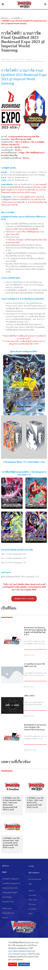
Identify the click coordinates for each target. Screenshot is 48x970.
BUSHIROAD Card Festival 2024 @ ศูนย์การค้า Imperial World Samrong (35, 727)
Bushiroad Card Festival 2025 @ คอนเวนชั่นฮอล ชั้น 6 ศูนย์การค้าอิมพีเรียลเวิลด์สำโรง (35, 631)
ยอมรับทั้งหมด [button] (23, 964)
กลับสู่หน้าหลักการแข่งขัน (24, 599)
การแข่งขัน (15, 18)
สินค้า (4, 872)
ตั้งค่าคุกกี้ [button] (12, 964)
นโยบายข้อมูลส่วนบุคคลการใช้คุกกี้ (21, 954)
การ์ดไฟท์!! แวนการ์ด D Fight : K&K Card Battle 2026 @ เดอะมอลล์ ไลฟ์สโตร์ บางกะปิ (35, 802)
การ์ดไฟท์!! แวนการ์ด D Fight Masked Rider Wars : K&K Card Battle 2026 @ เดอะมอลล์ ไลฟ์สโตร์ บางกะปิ (12, 804)
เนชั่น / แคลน (29, 695)
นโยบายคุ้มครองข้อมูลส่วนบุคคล (20, 951)
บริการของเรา (34, 872)
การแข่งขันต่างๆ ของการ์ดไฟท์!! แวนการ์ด (34, 665)
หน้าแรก (5, 866)
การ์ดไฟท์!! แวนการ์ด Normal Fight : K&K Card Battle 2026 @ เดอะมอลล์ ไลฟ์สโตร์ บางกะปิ (11, 843)
